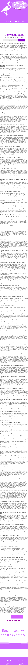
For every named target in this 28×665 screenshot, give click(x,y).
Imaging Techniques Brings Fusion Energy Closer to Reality (12, 365)
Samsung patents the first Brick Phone (8, 433)
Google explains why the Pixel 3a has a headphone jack (12, 524)
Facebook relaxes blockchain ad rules (8, 168)
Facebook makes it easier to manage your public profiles (12, 501)
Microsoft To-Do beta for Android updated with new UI (12, 54)
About (22, 663)
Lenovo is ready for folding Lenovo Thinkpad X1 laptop (11, 557)
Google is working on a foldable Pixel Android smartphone (12, 444)
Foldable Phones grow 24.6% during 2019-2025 (10, 535)
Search (21, 40)
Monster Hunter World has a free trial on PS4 (9, 285)
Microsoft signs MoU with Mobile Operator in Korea (11, 604)
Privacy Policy (22, 664)
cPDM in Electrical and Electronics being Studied (10, 411)
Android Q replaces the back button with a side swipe (11, 319)
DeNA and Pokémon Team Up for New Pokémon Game (11, 296)
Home (8, 663)
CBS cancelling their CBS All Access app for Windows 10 (12, 124)
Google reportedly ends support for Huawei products (11, 135)
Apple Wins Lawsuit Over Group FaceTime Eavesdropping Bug (13, 490)
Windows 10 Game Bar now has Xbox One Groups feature (12, 262)
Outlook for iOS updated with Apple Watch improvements (12, 455)
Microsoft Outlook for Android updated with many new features (14, 100)
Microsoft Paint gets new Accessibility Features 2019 (11, 191)
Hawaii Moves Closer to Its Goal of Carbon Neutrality (11, 388)
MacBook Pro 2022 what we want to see (9, 466)
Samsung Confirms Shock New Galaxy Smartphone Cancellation (14, 330)
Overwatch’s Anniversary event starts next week (10, 157)
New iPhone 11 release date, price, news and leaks (11, 214)
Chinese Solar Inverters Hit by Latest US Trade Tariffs (11, 77)
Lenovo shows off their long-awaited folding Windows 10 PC (13, 580)
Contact (8, 664)
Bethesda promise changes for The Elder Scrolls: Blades (12, 43)
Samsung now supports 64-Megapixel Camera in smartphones (13, 342)
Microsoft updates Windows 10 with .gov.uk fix (10, 146)
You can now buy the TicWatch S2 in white (9, 546)
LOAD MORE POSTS (17, 616)
